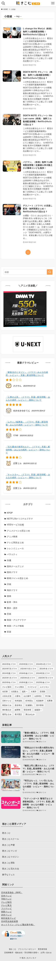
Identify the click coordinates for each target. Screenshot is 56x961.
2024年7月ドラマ (9, 668)
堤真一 (24, 691)
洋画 (9, 584)
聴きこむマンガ (9, 850)
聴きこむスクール (10, 838)
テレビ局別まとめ (15, 542)
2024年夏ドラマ (9, 673)
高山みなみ (30, 714)
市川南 (48, 696)
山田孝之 (38, 696)
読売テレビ (6, 914)
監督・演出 (12, 602)
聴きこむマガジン (10, 856)
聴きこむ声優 (8, 844)
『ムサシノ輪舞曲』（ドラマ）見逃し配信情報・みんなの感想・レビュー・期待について (27, 423)
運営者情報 (42, 949)
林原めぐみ (6, 705)
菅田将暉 (27, 709)
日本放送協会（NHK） (12, 892)
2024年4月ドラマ (43, 664)
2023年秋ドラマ (26, 664)
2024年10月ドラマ (28, 668)
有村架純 (18, 700)
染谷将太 (18, 705)
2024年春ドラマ (26, 673)
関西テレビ (6, 911)
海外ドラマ (12, 590)
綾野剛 (17, 709)
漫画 (9, 596)
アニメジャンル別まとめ (18, 530)
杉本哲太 (29, 700)
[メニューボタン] (53, 3)
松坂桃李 (40, 700)
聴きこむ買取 (8, 862)
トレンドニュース (15, 548)
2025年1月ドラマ (9, 677)
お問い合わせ (46, 952)
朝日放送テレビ (8, 918)
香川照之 (18, 714)
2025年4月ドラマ (27, 677)
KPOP (10, 512)
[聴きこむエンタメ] (28, 3)
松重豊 (50, 700)
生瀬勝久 (29, 705)
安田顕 (42, 691)
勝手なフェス (8, 874)
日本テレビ (6, 700)
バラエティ (12, 554)
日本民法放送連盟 (9, 921)
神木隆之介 (6, 709)
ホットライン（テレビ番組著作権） (18, 924)
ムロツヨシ (44, 687)
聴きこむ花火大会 (10, 868)
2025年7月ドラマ (45, 677)
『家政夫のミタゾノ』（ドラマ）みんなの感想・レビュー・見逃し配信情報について (27, 373)
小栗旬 (17, 696)
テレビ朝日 (6, 687)
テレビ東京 (19, 687)
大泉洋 (33, 691)
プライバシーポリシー (27, 949)
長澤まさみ (6, 714)
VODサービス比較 (15, 524)
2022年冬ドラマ (9, 664)
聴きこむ (6, 832)
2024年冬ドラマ (46, 668)
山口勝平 (27, 696)
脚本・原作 (12, 607)
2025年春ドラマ (43, 682)
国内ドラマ (12, 572)
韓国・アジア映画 (15, 625)
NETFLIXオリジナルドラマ (20, 518)
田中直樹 (40, 705)
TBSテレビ (6, 898)
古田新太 (15, 691)
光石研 (5, 691)
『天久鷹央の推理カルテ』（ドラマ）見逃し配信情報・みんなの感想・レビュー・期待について (28, 449)
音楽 (9, 631)
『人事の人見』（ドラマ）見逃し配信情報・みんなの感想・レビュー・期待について (28, 398)
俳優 (9, 560)
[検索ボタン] (3, 3)
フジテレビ (32, 687)
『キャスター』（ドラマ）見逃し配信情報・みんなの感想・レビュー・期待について (28, 476)
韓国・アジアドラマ (16, 619)
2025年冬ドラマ (9, 682)
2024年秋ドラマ (43, 673)
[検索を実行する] (50, 272)
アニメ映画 (12, 536)
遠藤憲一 (38, 709)
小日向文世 (6, 696)
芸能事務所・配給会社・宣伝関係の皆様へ (21, 952)
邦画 (9, 613)
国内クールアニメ (15, 566)
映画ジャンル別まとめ (17, 578)
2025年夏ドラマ (26, 682)
